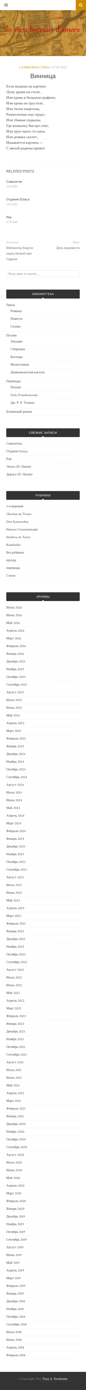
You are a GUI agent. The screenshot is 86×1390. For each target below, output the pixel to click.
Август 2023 (15, 877)
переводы (13, 568)
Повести (16, 319)
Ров (8, 217)
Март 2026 (13, 638)
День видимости (68, 248)
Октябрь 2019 (15, 1232)
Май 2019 (13, 1263)
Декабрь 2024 (15, 754)
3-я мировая (28, 67)
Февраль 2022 (16, 1016)
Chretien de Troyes (19, 514)
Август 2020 (15, 1155)
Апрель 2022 (15, 1001)
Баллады (16, 357)
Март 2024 (13, 823)
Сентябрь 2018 (16, 1324)
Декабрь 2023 (15, 846)
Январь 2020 (15, 1209)
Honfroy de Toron (18, 537)
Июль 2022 (14, 977)
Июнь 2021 (14, 1078)
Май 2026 (13, 623)
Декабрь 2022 (15, 939)
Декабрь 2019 (15, 1216)
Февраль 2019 (15, 1286)
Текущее (16, 341)
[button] (4, 5)
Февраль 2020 (16, 1201)
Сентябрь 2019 (16, 1240)
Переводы (13, 381)
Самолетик (14, 181)
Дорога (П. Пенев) (19, 474)
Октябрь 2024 (16, 769)
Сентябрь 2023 (16, 870)
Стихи (44, 67)
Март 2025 (13, 731)
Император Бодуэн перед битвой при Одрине (19, 253)
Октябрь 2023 (15, 862)
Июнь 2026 (14, 615)
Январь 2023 (15, 931)
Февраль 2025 (16, 738)
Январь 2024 (15, 839)
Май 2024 (13, 808)
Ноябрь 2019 (15, 1224)
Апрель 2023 (15, 908)
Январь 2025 (15, 746)
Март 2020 (13, 1193)
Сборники (17, 349)
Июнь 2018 (14, 1340)
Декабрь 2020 (15, 1124)
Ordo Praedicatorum (24, 395)
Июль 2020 (14, 1162)
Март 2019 (13, 1278)
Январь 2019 (15, 1293)
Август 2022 (15, 970)
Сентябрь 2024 (16, 777)
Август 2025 (15, 692)
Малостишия (19, 364)
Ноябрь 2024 (15, 762)
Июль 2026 (14, 607)
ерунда (11, 560)
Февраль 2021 (15, 1108)
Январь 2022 (15, 1024)
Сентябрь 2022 (16, 962)
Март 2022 (13, 1008)
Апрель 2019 (15, 1270)
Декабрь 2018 (15, 1301)
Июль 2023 (14, 885)
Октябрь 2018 (15, 1317)
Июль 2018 (14, 1332)
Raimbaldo (13, 545)
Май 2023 (13, 900)
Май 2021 (13, 1085)
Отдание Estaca (17, 199)
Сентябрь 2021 (16, 1054)
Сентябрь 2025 (16, 684)
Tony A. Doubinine (55, 1379)
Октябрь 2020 (16, 1139)
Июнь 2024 (14, 800)
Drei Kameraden (17, 522)
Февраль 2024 (16, 831)
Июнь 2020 (14, 1170)
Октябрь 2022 (16, 954)
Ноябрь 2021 (15, 1039)
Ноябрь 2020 (15, 1132)
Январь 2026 (15, 654)
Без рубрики (15, 552)
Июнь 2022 (14, 985)
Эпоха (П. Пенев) (18, 467)
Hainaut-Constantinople (22, 529)
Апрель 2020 (15, 1186)
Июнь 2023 (14, 893)
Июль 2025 (14, 700)
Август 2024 (15, 785)
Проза (10, 305)
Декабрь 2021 (15, 1031)
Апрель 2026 (15, 631)
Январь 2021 (15, 1116)
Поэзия (11, 335)
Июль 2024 (14, 792)
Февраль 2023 (16, 923)
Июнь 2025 (14, 708)
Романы (16, 311)
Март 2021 (13, 1101)
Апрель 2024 (15, 816)
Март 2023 (13, 916)
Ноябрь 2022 (15, 947)
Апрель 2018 (15, 1347)
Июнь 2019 (14, 1255)
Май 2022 (13, 993)
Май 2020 (13, 1178)
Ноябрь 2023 (15, 854)
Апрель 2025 (15, 723)
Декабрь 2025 (15, 661)
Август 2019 (15, 1247)
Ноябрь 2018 (15, 1309)
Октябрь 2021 (15, 1047)
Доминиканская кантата (27, 372)
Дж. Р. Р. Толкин (22, 403)
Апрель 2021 (15, 1093)
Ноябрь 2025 (15, 669)
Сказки (15, 326)
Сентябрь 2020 (16, 1147)
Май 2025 (13, 715)
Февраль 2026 (16, 646)
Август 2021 (15, 1062)
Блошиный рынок (19, 412)
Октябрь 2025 (16, 677)
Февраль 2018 (15, 1355)
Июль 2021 (14, 1070)
